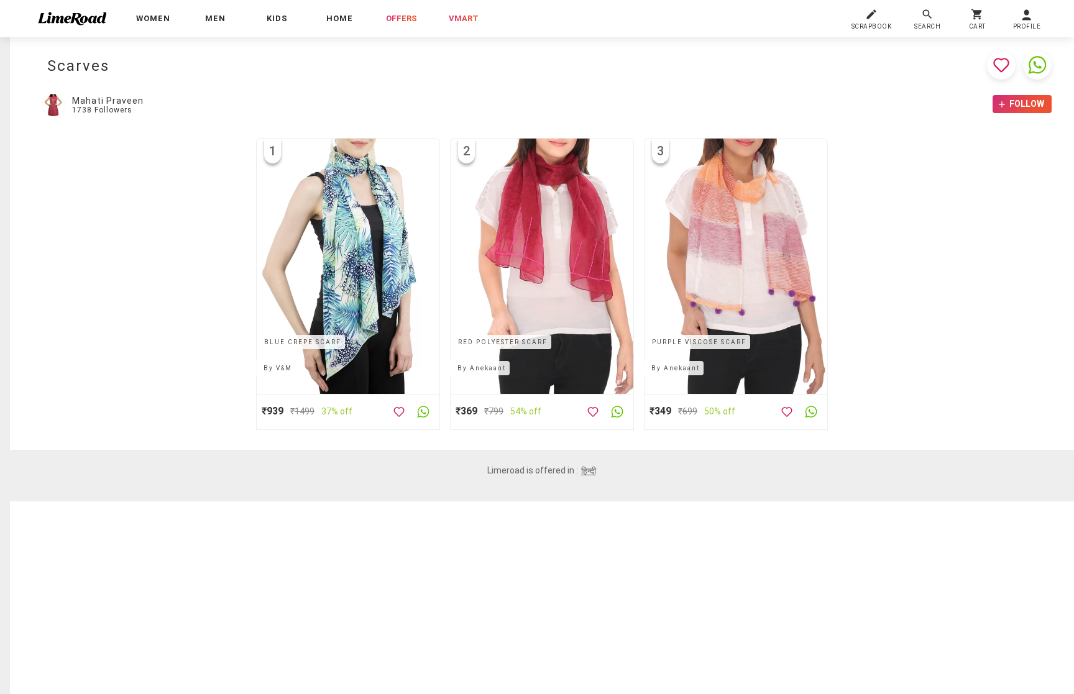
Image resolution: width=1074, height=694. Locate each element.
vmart (464, 18)
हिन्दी (588, 471)
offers (401, 18)
